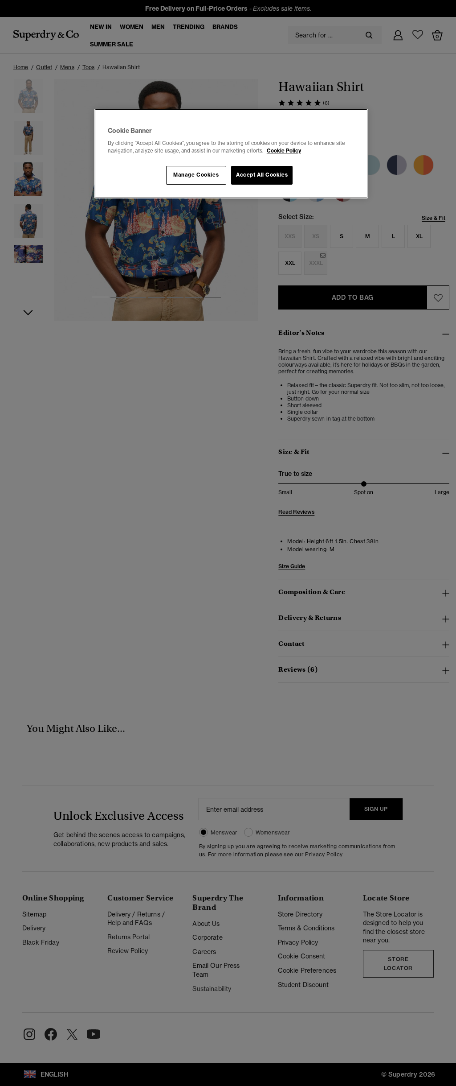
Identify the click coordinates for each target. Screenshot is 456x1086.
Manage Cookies (196, 175)
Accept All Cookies (262, 175)
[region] (231, 154)
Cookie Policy (284, 151)
